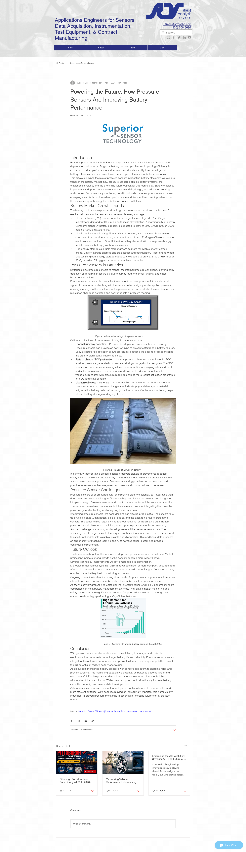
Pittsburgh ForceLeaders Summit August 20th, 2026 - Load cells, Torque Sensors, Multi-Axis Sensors (75, 781)
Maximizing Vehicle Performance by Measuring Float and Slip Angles (121, 781)
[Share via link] (92, 720)
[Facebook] (174, 37)
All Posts (60, 63)
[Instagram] (168, 37)
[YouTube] (189, 37)
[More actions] (174, 82)
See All (187, 745)
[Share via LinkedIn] (85, 720)
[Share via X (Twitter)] (78, 720)
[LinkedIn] (184, 37)
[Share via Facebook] (71, 720)
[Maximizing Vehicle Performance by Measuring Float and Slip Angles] (123, 762)
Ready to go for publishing (81, 63)
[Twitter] (179, 37)
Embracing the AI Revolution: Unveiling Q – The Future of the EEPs (168, 757)
